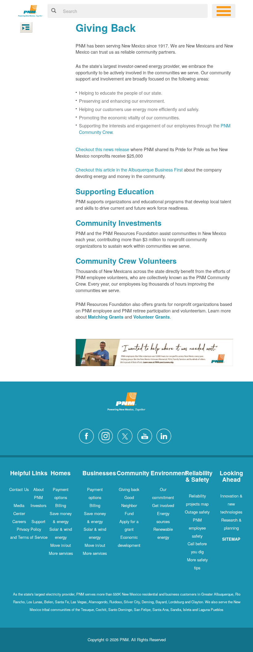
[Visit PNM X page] (126, 435)
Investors (38, 505)
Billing (60, 505)
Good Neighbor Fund (129, 505)
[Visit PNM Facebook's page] (88, 435)
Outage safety (197, 512)
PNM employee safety (197, 528)
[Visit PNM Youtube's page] (146, 435)
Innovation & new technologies (231, 504)
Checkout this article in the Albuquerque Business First (129, 169)
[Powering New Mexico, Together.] (30, 10)
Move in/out (60, 545)
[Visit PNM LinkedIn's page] (165, 435)
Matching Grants (105, 317)
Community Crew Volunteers (126, 260)
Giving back (129, 489)
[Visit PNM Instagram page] (107, 435)
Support (38, 521)
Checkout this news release (102, 149)
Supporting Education (115, 191)
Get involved (163, 505)
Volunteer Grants (151, 317)
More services (61, 553)
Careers (19, 521)
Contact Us (19, 489)
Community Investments (118, 222)
